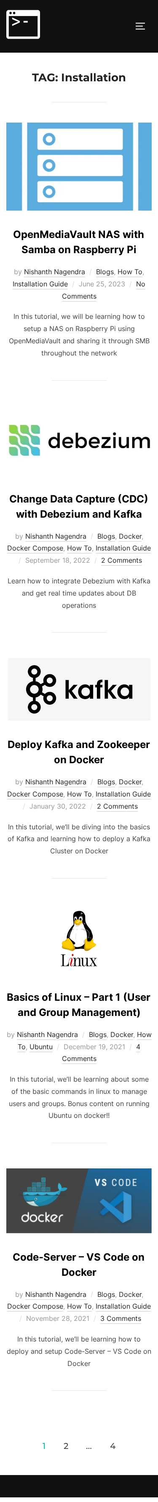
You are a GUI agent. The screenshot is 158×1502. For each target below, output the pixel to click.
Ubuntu (41, 1046)
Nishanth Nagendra (54, 271)
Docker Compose (35, 548)
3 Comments (120, 1318)
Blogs (105, 271)
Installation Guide (40, 284)
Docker (130, 536)
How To (130, 271)
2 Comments (121, 560)
